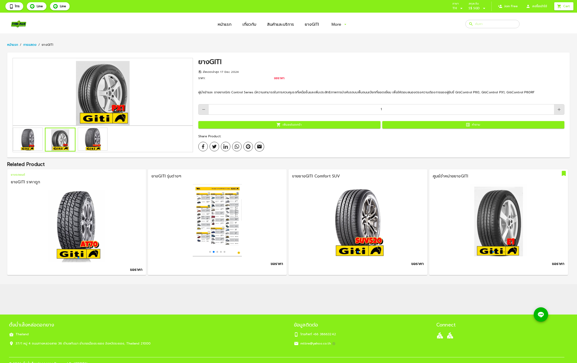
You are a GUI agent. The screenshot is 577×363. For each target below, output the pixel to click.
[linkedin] (225, 146)
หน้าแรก (12, 44)
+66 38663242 (324, 334)
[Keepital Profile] (440, 335)
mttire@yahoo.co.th (315, 343)
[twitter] (214, 146)
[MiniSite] (450, 335)
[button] (103, 91)
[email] (259, 147)
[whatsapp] (237, 146)
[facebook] (203, 146)
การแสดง (30, 44)
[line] (248, 146)
